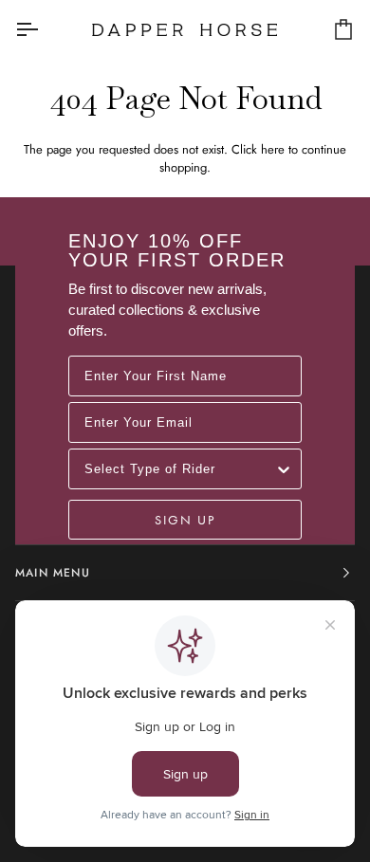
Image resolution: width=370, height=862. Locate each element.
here (273, 149)
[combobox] (179, 468)
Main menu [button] (52, 572)
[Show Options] (283, 468)
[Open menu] (43, 29)
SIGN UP (185, 519)
